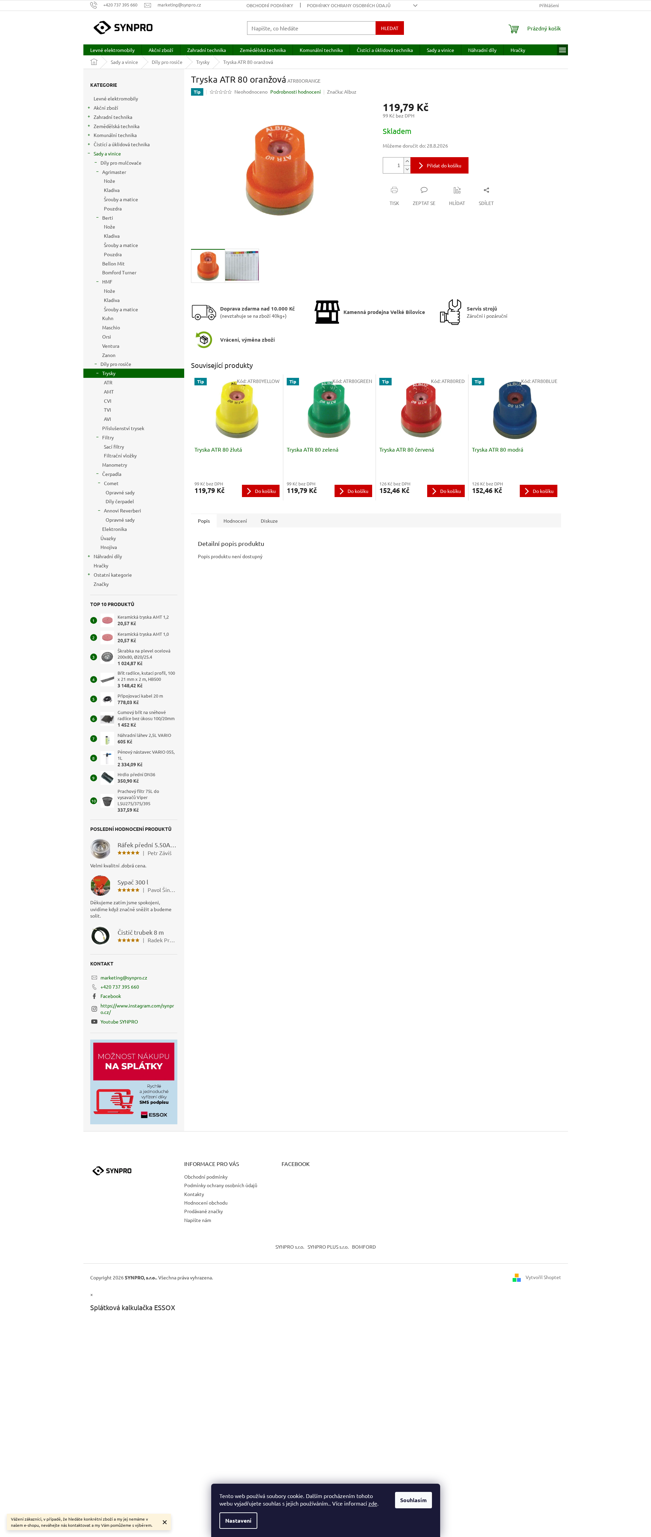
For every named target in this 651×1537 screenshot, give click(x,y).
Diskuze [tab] (269, 521)
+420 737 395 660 (119, 987)
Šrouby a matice (121, 199)
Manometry (114, 465)
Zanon (109, 355)
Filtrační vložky (120, 455)
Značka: (341, 91)
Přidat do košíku (444, 165)
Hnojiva (108, 547)
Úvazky (108, 538)
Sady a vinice (107, 153)
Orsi (106, 336)
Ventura (110, 346)
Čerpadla (111, 474)
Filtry (108, 437)
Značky (101, 584)
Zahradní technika (113, 117)
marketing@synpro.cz (123, 977)
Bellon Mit (113, 263)
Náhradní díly (108, 556)
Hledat (389, 28)
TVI (107, 410)
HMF (107, 281)
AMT (109, 391)
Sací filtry (114, 446)
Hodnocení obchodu (206, 1202)
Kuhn (107, 318)
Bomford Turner (119, 272)
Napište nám (197, 1220)
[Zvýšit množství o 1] (407, 161)
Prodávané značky (203, 1211)
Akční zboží (106, 108)
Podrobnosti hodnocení (295, 91)
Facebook (110, 996)
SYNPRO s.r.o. (289, 1247)
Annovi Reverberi (122, 510)
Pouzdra (113, 208)
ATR (108, 382)
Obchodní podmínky (269, 5)
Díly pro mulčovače (120, 163)
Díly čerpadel (120, 501)
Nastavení (238, 1520)
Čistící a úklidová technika (122, 144)
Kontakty (194, 1194)
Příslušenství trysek (123, 428)
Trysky (109, 373)
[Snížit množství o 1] (407, 169)
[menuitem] (112, 49)
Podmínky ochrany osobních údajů (349, 5)
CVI (107, 401)
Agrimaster (114, 172)
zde (372, 1503)
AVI (107, 419)
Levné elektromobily (116, 98)
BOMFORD (364, 1247)
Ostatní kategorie (113, 575)
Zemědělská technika (116, 126)
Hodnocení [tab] (235, 521)
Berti (107, 218)
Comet (111, 483)
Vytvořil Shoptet (543, 1277)
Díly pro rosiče (115, 364)
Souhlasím (413, 1500)
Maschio (111, 327)
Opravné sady (120, 492)
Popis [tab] (204, 521)
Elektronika (114, 529)
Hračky (101, 565)
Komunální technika (115, 135)
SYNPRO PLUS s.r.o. (328, 1247)
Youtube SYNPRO (119, 1021)
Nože (109, 181)
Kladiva (112, 190)
